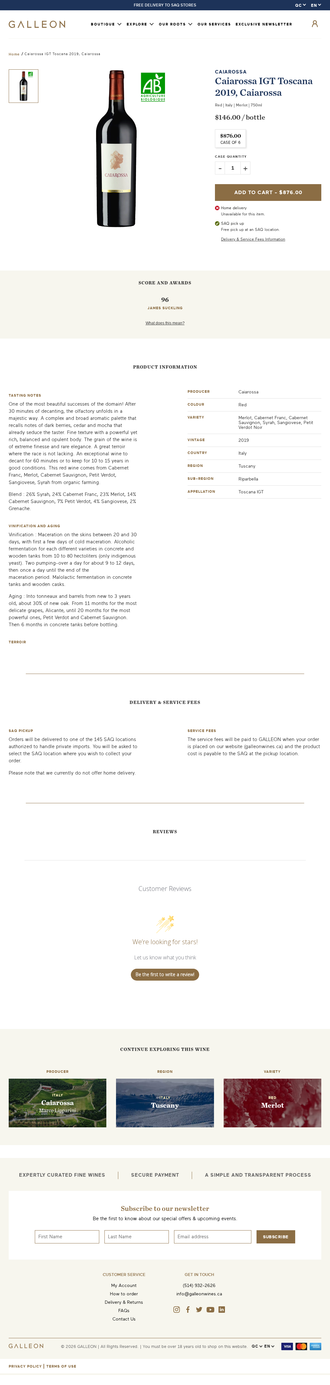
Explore (137, 24)
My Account (124, 1285)
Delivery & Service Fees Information (253, 239)
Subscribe (275, 1236)
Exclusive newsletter (264, 24)
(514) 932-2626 (199, 1285)
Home (14, 54)
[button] (23, 86)
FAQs (124, 1310)
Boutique (103, 24)
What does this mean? (165, 323)
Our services (214, 24)
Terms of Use (61, 1366)
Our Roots (172, 24)
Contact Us (124, 1319)
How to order (124, 1293)
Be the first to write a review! (165, 974)
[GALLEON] (37, 26)
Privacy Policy (25, 1366)
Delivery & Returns (124, 1302)
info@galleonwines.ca (199, 1293)
